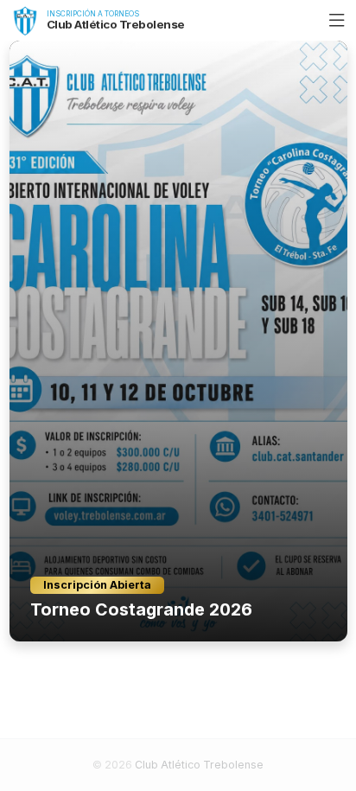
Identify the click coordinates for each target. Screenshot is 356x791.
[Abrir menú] (336, 21)
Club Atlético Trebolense (199, 764)
